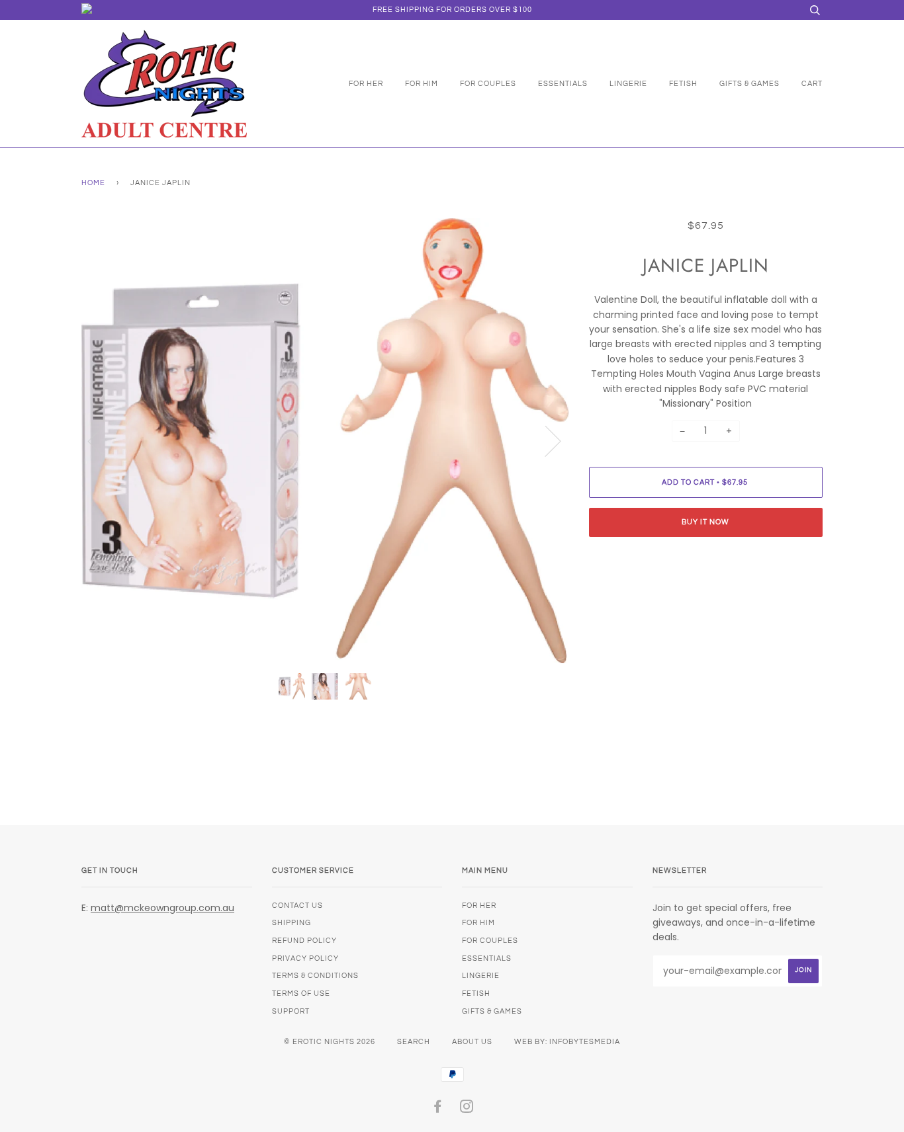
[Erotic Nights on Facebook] (438, 1109)
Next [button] (545, 440)
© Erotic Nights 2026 (329, 1041)
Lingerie (628, 83)
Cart (812, 83)
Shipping (291, 922)
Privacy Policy (305, 958)
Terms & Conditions (315, 975)
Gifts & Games (749, 83)
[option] (325, 440)
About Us (472, 1041)
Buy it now (705, 522)
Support (291, 1011)
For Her (366, 83)
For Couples (488, 83)
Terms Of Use (301, 993)
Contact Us (297, 905)
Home (93, 182)
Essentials (563, 83)
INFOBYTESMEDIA (584, 1041)
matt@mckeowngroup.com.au (162, 907)
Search (413, 1041)
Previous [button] (103, 440)
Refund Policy (304, 940)
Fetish (683, 83)
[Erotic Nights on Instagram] (467, 1109)
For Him (421, 83)
